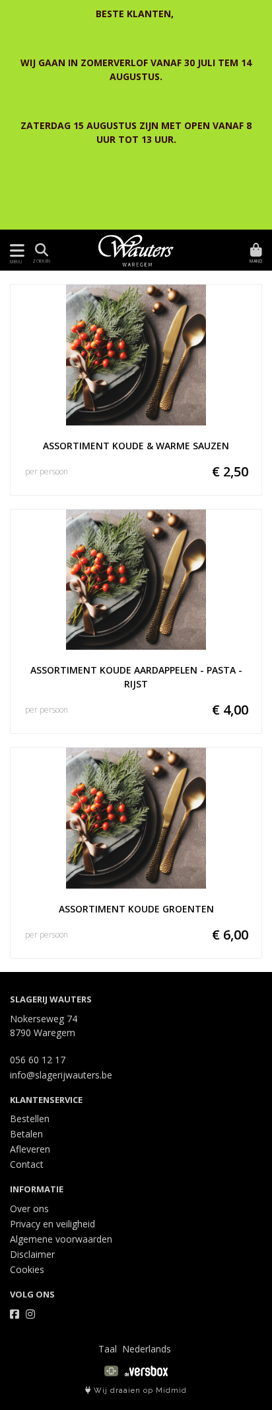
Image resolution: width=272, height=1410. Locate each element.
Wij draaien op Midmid (139, 1390)
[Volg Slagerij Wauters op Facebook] (14, 1314)
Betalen (26, 1133)
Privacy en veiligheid (52, 1223)
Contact (27, 1164)
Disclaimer (32, 1254)
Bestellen (30, 1118)
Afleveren (30, 1149)
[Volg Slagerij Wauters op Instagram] (30, 1314)
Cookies (27, 1269)
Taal (107, 1349)
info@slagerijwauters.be (61, 1075)
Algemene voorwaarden (61, 1239)
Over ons (29, 1208)
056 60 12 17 (37, 1059)
